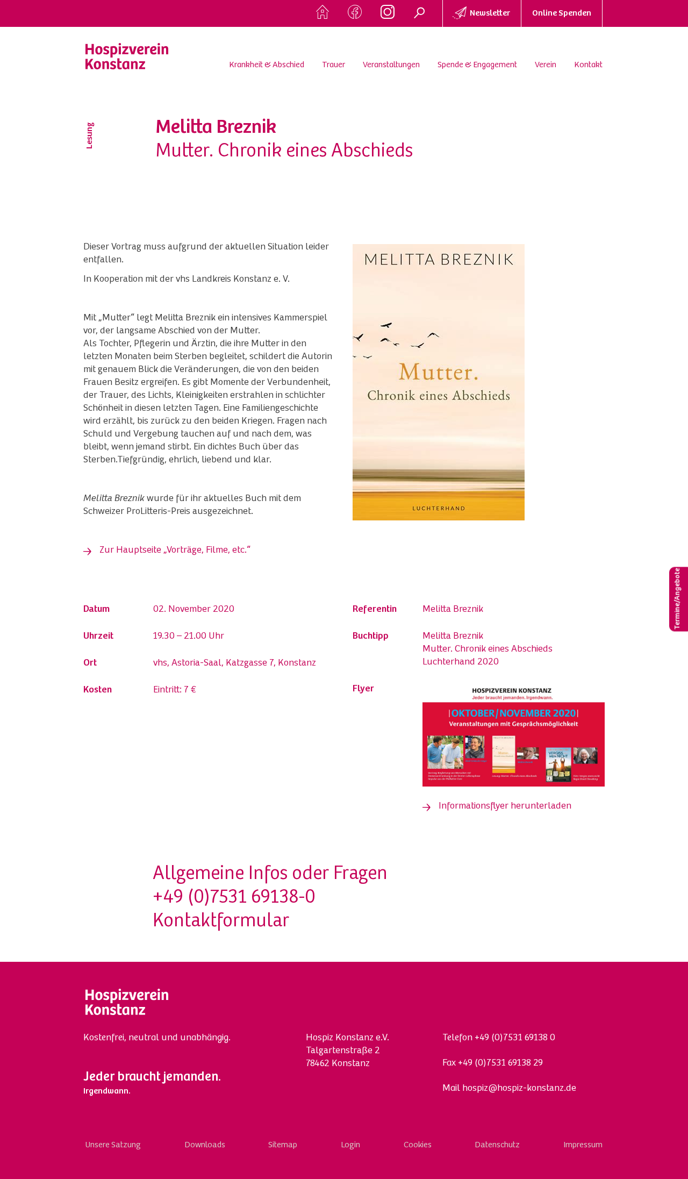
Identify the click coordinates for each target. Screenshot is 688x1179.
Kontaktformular (221, 922)
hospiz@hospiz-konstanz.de (519, 1089)
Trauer (333, 65)
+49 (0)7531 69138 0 (515, 1038)
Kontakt (588, 65)
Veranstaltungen (391, 65)
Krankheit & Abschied (266, 65)
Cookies (418, 1145)
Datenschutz (497, 1145)
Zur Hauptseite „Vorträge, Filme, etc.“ (174, 550)
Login (350, 1145)
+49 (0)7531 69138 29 (500, 1063)
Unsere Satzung (113, 1145)
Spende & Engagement (477, 65)
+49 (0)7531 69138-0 (234, 898)
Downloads (204, 1145)
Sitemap (282, 1145)
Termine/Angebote (678, 599)
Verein (545, 65)
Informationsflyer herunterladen (505, 806)
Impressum (583, 1145)
